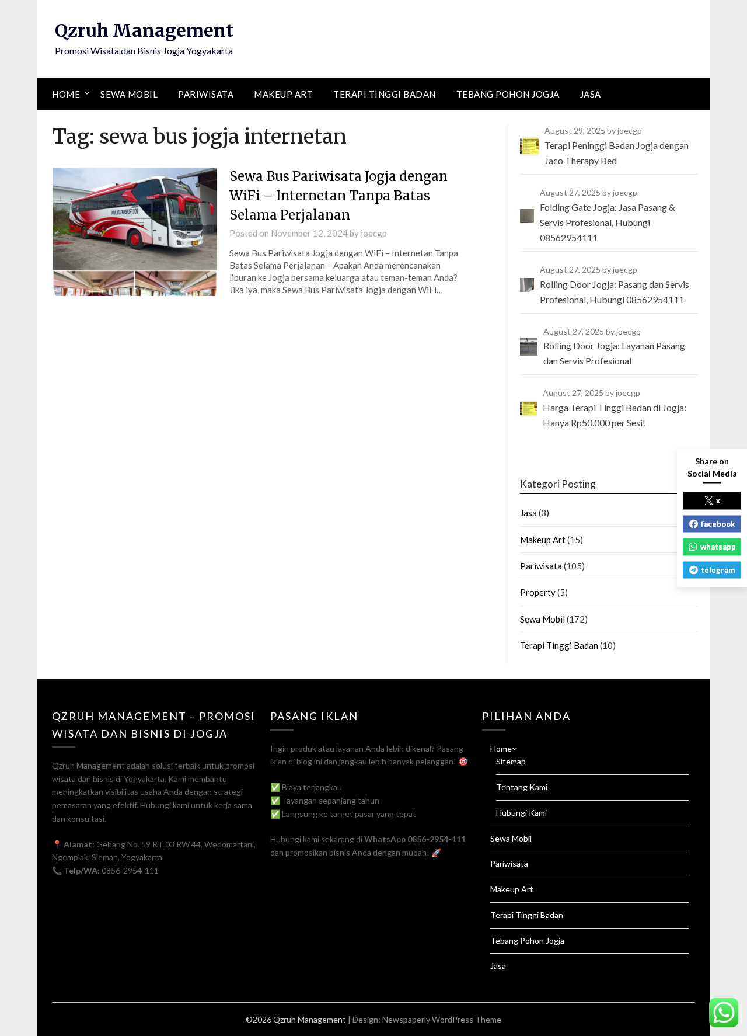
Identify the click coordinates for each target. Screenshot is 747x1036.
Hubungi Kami (521, 813)
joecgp (374, 233)
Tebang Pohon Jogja (508, 94)
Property (538, 592)
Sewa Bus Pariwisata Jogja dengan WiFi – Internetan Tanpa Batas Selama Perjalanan (338, 195)
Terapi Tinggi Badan (384, 94)
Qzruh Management (144, 30)
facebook (718, 523)
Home (66, 94)
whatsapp (718, 546)
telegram (718, 569)
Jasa (590, 94)
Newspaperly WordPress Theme (441, 1019)
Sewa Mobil (129, 94)
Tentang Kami (521, 787)
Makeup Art (283, 94)
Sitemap (511, 761)
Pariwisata (205, 94)
